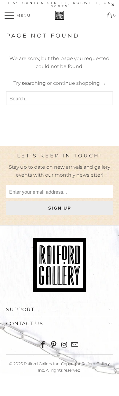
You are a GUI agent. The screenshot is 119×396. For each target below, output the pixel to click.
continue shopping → (79, 83)
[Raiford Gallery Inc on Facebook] (43, 345)
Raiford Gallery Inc (41, 363)
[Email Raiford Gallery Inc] (75, 345)
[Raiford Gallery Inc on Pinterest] (54, 345)
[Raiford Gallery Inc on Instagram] (64, 345)
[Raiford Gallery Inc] (59, 15)
